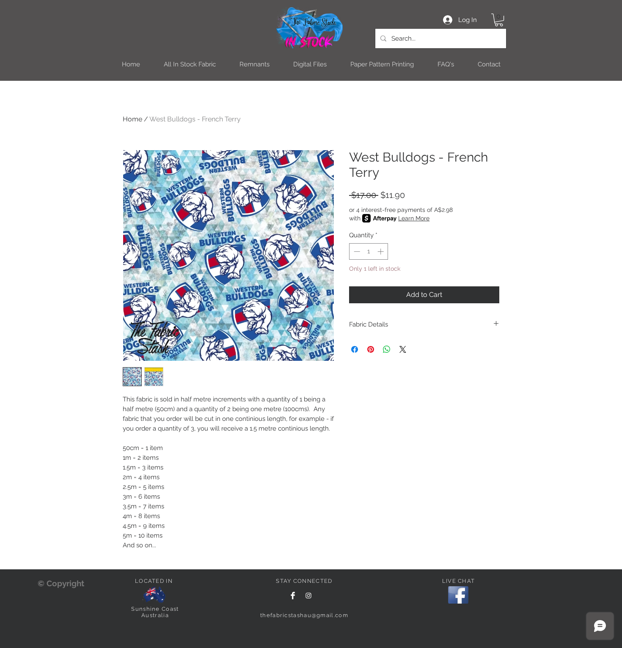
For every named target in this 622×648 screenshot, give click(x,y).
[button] (498, 20)
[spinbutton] (369, 251)
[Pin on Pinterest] (371, 349)
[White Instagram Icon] (308, 595)
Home (132, 119)
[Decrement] (356, 251)
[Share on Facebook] (355, 349)
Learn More (413, 218)
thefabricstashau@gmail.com (304, 615)
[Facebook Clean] (293, 595)
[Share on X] (403, 349)
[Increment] (381, 251)
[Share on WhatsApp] (387, 349)
